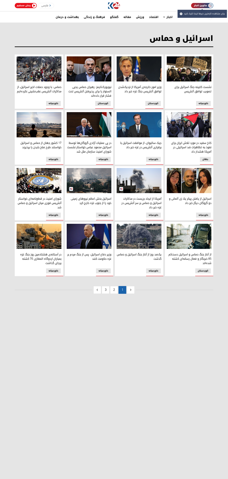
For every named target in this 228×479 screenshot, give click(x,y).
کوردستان (153, 103)
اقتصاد (153, 17)
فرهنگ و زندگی (94, 17)
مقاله (127, 17)
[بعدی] (97, 290)
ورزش (140, 17)
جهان (205, 159)
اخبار (169, 17)
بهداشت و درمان (67, 17)
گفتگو (114, 17)
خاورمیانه (203, 103)
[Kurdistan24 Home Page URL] (114, 5)
